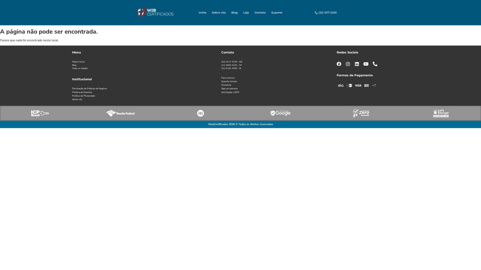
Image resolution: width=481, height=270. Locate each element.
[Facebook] (339, 64)
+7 (374, 85)
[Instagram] (348, 64)
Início (202, 12)
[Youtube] (366, 64)
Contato (260, 12)
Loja (246, 12)
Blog (234, 12)
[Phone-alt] (375, 64)
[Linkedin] (357, 64)
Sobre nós (219, 12)
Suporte (276, 12)
